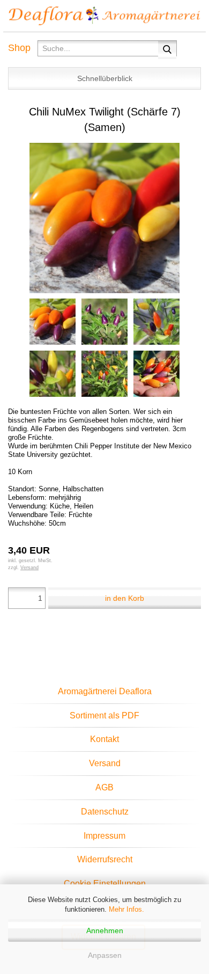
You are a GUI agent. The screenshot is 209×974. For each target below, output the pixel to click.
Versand (105, 763)
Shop (19, 47)
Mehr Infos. (126, 909)
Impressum (104, 835)
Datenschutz (105, 811)
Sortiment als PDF (104, 715)
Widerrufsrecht (104, 859)
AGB (104, 787)
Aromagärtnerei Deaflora (105, 691)
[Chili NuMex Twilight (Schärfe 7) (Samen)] (104, 217)
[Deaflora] (104, 16)
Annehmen (104, 930)
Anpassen (105, 955)
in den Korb (124, 598)
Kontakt (104, 739)
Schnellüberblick (104, 78)
